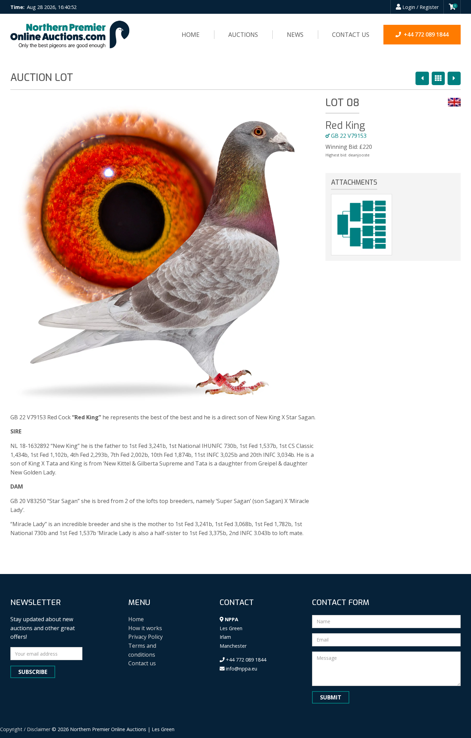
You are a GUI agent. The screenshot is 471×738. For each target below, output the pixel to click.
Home (191, 34)
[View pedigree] (361, 224)
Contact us (350, 34)
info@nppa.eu (240, 668)
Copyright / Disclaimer (25, 729)
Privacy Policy (145, 636)
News (295, 34)
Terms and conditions (142, 650)
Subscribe (32, 672)
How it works (145, 628)
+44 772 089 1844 (245, 659)
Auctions (243, 34)
